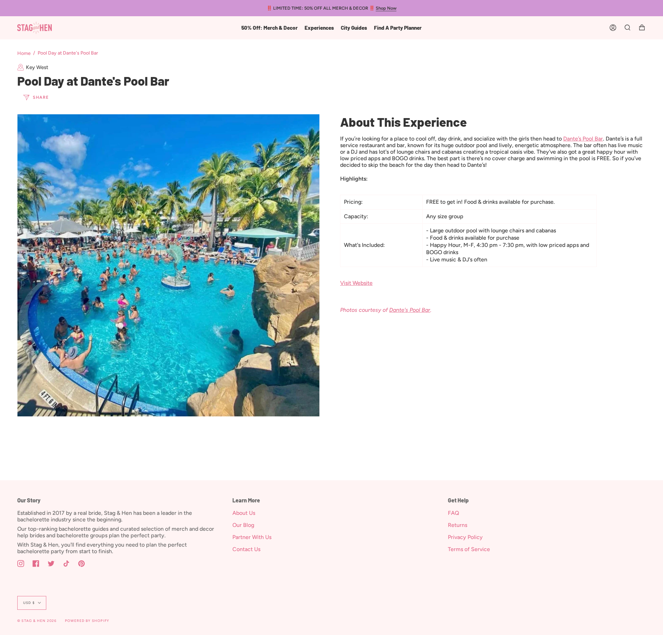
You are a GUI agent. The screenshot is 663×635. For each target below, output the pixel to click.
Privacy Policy (465, 537)
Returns (457, 525)
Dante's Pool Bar (409, 310)
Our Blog (243, 525)
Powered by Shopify (87, 620)
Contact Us (246, 549)
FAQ (453, 513)
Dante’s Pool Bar (583, 138)
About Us (243, 513)
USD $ (29, 602)
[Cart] (642, 27)
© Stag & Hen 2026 (37, 620)
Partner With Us (251, 537)
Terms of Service (469, 549)
